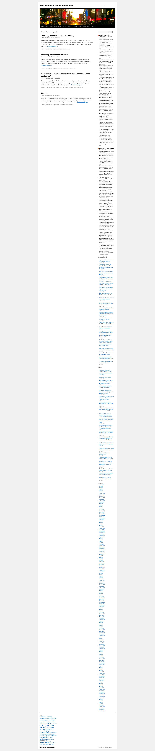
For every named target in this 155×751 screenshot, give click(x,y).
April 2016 (101, 655)
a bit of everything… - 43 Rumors (105, 36)
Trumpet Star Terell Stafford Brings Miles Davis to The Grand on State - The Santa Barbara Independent (106, 427)
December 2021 (102, 566)
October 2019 (101, 603)
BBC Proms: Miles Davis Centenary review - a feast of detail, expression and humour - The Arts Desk (106, 382)
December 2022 (102, 548)
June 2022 (101, 557)
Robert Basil (57, 37)
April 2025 (101, 508)
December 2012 (102, 709)
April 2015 (101, 670)
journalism (49, 729)
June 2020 (101, 592)
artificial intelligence (43, 718)
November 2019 (102, 602)
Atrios (42, 26)
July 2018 (101, 622)
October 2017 (101, 634)
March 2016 (101, 657)
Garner (51, 26)
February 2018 (102, 629)
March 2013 (101, 705)
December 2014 (102, 676)
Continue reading (52, 46)
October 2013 (101, 695)
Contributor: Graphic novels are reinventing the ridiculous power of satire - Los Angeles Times (106, 313)
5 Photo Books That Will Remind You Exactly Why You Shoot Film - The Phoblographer (106, 79)
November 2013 (102, 693)
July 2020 (101, 590)
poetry (41, 737)
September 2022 (102, 552)
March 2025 (101, 509)
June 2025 (101, 505)
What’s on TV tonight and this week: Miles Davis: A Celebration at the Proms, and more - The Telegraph (106, 438)
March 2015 (101, 671)
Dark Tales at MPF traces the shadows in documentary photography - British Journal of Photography (106, 173)
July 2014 (101, 682)
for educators (59, 49)
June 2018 (101, 624)
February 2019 (102, 613)
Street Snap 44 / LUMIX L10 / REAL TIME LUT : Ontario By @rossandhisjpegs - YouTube (106, 73)
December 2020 (102, 583)
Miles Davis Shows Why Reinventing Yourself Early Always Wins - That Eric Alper (106, 444)
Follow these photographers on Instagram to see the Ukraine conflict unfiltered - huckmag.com (106, 161)
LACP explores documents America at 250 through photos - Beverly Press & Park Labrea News (106, 245)
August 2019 (101, 606)
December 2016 (102, 644)
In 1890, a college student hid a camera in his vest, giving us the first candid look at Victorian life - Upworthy (106, 131)
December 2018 (102, 616)
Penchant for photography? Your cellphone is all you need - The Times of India (106, 41)
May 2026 (101, 489)
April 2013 (101, 703)
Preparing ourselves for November (55, 54)
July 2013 (101, 699)
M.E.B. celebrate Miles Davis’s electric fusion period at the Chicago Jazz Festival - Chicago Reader (106, 398)
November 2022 (102, 550)
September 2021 (102, 570)
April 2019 (101, 610)
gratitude (51, 727)
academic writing (46, 716)
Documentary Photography (106, 148)
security (49, 741)
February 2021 (102, 580)
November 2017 (102, 632)
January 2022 (101, 564)
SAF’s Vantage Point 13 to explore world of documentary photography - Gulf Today (106, 250)
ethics (56, 723)
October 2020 (101, 586)
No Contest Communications (56, 5)
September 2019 (102, 605)
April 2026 (101, 490)
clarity (55, 718)
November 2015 (102, 663)
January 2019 (101, 615)
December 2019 (102, 600)
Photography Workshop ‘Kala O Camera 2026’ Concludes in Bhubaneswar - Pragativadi (105, 45)
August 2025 (101, 502)
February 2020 (102, 597)
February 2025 (102, 510)
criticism (53, 722)
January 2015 (101, 674)
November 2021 (102, 567)
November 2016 (102, 645)
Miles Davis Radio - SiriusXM (105, 377)
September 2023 (102, 535)
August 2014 (101, 680)
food (40, 725)
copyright (42, 722)
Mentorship (53, 732)
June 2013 (101, 700)
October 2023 (101, 534)
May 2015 (101, 668)
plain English (48, 735)
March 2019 (101, 612)
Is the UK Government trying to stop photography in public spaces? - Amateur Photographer (106, 55)
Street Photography (104, 35)
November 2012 (102, 711)
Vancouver (45, 744)
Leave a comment (66, 49)
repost (49, 739)
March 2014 (101, 687)
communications (44, 720)
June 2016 (101, 653)
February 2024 (102, 528)
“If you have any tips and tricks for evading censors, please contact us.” (65, 75)
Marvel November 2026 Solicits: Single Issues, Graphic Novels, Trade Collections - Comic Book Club (106, 283)
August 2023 (101, 537)
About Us (93, 26)
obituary (53, 734)
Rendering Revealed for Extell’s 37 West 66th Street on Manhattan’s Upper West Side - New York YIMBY (106, 83)
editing (49, 723)
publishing (62, 87)
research (67, 87)
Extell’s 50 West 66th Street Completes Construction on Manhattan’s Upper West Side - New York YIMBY (106, 61)
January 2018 (101, 631)
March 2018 (101, 628)
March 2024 (101, 526)
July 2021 (101, 573)
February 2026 (102, 493)
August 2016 (101, 650)
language (47, 731)
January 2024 (101, 529)
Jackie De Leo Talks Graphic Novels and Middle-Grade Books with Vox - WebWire (106, 273)
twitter (41, 744)
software (51, 742)
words (50, 744)
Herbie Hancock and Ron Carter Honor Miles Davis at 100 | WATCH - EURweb (106, 403)
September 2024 (102, 518)
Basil (47, 26)
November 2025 (102, 497)
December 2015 (102, 661)
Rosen (84, 26)
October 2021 (101, 568)
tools (54, 742)
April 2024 (101, 525)
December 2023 (102, 531)
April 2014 (101, 686)
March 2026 (101, 492)
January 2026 (101, 494)
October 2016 (101, 647)
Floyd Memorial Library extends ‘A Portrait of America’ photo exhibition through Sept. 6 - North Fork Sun (106, 183)
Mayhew (64, 26)
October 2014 (101, 677)
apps (54, 717)
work (53, 744)
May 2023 (101, 541)
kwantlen (42, 731)
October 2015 (101, 664)
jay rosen (42, 729)
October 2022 (101, 551)
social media (72, 87)
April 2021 (101, 577)
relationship (62, 104)
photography (42, 735)
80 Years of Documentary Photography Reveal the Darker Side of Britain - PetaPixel (106, 200)
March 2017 (101, 639)
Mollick (69, 26)
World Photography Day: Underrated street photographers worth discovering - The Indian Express (106, 109)
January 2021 (101, 581)
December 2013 (102, 692)
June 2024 (101, 522)
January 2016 (101, 660)
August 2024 (101, 519)
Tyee (88, 26)
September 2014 (102, 679)
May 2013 (101, 702)
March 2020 (101, 596)
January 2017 (101, 642)
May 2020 (101, 593)
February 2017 (102, 641)
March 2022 (101, 561)
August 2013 (101, 697)
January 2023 (101, 547)
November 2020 (102, 584)
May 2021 (101, 576)
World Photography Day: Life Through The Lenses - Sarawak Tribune (105, 93)
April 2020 (101, 595)
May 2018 (101, 625)
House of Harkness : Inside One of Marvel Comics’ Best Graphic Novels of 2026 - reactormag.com (106, 303)
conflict (57, 87)
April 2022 (101, 560)
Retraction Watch (77, 26)
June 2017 (101, 637)
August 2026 (101, 484)
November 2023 (102, 532)
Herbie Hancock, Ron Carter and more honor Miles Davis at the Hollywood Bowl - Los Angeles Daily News (106, 409)
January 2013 (101, 708)
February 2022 (102, 563)
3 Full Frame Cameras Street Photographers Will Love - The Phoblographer (105, 137)
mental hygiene (45, 732)
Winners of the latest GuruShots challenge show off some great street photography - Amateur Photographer (106, 67)
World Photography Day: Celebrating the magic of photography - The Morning (106, 115)
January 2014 (101, 690)
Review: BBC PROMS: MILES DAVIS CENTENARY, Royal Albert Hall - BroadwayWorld (106, 392)
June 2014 (101, 683)
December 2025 (102, 496)
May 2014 (101, 684)
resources (64, 68)
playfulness (54, 735)
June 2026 (101, 487)
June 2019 (101, 609)
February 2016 (102, 658)
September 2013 (102, 696)
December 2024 (102, 513)
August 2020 (101, 589)
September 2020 (102, 587)
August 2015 (101, 666)
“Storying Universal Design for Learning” (58, 35)
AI (52, 717)
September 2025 (102, 500)
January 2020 (101, 599)
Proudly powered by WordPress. (105, 747)
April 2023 (101, 542)
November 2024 (102, 515)
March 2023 (101, 544)
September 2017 (102, 635)
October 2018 (101, 618)
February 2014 (102, 689)
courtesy (48, 722)
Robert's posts (49, 49)
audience (50, 718)
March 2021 (101, 579)
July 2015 (101, 667)
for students (44, 727)
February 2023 (102, 545)
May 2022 (101, 558)
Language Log (57, 26)
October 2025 (101, 499)
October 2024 (101, 516)
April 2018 (101, 626)
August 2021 (101, 571)
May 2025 (101, 506)
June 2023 (101, 539)
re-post (51, 737)
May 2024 (101, 523)
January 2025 (101, 512)
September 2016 (102, 648)
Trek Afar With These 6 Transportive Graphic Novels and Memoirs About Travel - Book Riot (106, 289)
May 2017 (101, 638)
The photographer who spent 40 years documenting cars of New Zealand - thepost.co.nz (106, 219)
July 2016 (101, 651)
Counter (44, 93)
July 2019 (101, 608)
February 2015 (102, 673)
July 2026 (101, 486)
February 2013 (102, 706)
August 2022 (101, 554)
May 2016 (101, 654)
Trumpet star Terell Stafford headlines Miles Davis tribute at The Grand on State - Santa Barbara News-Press (106, 432)
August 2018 (101, 621)
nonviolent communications (45, 734)
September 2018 (102, 619)
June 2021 (101, 574)
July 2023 (101, 538)
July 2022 (101, 555)
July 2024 (101, 521)
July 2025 (101, 503)
